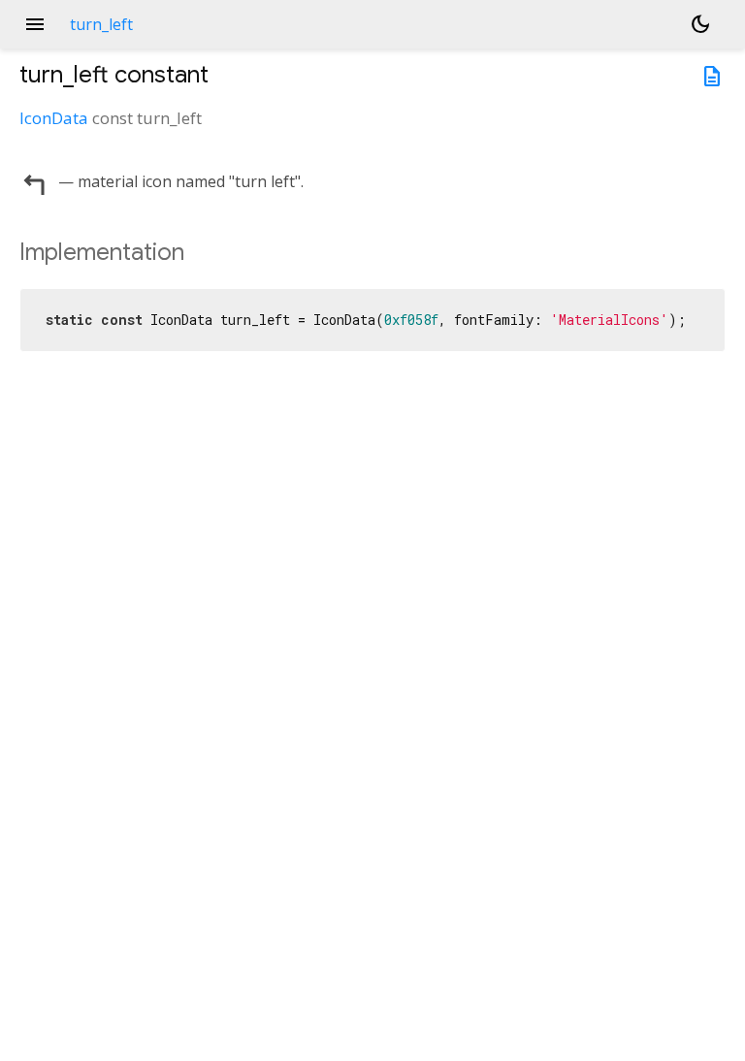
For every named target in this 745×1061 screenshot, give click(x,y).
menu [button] (35, 24)
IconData (53, 118)
